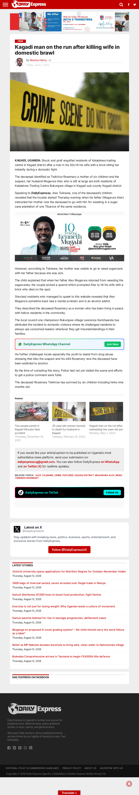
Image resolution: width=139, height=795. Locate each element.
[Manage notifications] (129, 784)
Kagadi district (84, 475)
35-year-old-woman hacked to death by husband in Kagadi (68, 429)
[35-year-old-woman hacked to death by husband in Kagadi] (69, 411)
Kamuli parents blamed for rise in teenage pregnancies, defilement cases (59, 617)
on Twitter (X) (32, 466)
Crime (57, 475)
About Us (90, 768)
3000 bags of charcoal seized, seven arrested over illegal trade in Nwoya (59, 583)
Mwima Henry (38, 60)
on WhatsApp (110, 462)
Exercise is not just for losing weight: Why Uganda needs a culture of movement (63, 606)
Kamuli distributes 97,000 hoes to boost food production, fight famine (56, 594)
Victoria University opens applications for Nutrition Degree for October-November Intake (69, 571)
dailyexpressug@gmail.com (36, 462)
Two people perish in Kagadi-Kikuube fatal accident (27, 429)
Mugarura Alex (104, 475)
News (118, 475)
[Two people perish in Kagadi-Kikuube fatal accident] (32, 411)
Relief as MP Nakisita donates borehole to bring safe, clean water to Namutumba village (68, 644)
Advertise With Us (111, 768)
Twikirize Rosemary (27, 478)
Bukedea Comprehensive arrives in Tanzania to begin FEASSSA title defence (61, 656)
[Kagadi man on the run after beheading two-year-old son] (106, 411)
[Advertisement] (102, 724)
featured (68, 475)
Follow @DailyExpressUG (69, 549)
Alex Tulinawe (44, 475)
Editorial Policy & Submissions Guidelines (32, 768)
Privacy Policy (71, 768)
